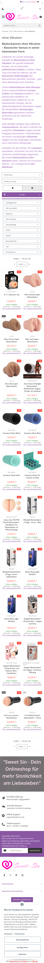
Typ (7, 246)
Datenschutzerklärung (10, 841)
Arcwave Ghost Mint (11, 475)
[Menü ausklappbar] (3, 16)
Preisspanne (11, 252)
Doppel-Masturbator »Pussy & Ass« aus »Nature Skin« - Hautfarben (11, 669)
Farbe (8, 230)
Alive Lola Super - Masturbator (32, 340)
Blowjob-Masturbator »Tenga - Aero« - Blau (32, 521)
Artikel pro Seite (10, 181)
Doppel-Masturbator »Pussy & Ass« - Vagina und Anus (32, 621)
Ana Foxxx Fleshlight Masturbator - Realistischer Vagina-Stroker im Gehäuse (32, 387)
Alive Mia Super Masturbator (11, 385)
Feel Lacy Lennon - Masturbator (11, 716)
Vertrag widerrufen (22, 899)
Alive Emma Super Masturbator (11, 340)
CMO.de (34, 961)
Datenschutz (20, 934)
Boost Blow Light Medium (12, 620)
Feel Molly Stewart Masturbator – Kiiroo (32, 716)
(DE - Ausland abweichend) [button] (11, 308)
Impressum (8, 934)
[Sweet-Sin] (21, 865)
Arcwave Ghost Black (11, 433)
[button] (1, 3)
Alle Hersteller (11, 208)
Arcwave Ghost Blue (32, 433)
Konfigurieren (22, 947)
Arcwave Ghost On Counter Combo (32, 476)
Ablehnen (22, 954)
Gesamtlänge (11, 225)
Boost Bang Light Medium (32, 573)
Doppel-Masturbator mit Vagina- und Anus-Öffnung (32, 670)
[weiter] (29, 264)
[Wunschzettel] (40, 8)
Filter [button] (22, 195)
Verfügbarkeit (11, 203)
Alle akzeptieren (22, 940)
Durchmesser (11, 219)
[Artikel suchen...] (39, 25)
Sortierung (8, 175)
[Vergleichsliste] (21, 8)
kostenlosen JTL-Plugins (18, 961)
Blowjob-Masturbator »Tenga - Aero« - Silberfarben (12, 574)
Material (9, 214)
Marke (8, 235)
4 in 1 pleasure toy (11, 294)
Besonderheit (11, 241)
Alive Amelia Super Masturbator (32, 295)
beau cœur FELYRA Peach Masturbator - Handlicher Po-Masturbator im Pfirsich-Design (11, 525)
